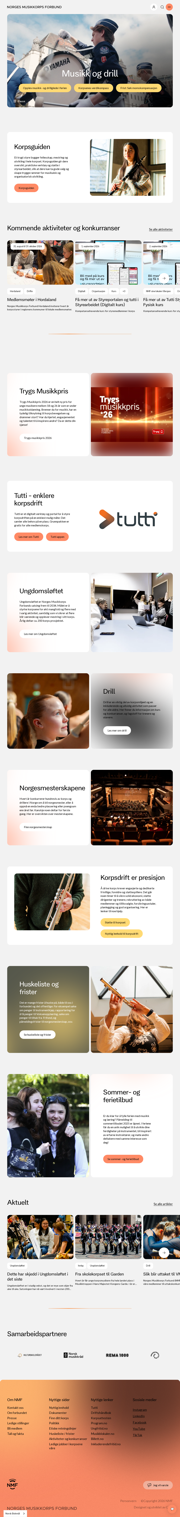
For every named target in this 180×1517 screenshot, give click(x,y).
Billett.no (97, 1439)
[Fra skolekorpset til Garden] (108, 1250)
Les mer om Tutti (29, 536)
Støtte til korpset (115, 922)
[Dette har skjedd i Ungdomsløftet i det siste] (40, 1253)
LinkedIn (139, 1416)
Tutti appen (57, 536)
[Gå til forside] (12, 1484)
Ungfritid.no (99, 1428)
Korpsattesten (101, 1418)
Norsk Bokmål (12, 1513)
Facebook (139, 1422)
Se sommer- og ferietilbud (123, 1159)
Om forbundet (17, 1413)
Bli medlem (14, 1428)
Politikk (54, 1423)
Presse (12, 1418)
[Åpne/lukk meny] (153, 7)
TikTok (137, 1435)
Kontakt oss (15, 1408)
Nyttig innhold (59, 1408)
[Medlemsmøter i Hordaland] (40, 275)
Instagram (140, 1410)
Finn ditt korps (59, 1418)
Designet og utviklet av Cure (153, 1507)
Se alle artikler (163, 1204)
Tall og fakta (15, 1434)
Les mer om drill (117, 730)
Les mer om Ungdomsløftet (40, 633)
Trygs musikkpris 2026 (38, 437)
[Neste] (164, 278)
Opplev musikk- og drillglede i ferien (45, 88)
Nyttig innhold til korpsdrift (121, 933)
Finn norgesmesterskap (38, 827)
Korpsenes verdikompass (93, 88)
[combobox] (15, 1513)
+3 (124, 291)
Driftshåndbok (101, 1413)
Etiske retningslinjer (62, 1428)
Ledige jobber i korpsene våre (66, 1444)
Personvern (128, 1501)
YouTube (139, 1429)
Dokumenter (58, 1413)
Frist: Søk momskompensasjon (138, 88)
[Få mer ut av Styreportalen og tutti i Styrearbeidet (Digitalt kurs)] (108, 276)
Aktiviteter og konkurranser (68, 1439)
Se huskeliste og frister (37, 1034)
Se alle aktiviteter (161, 229)
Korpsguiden (26, 187)
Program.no (99, 1423)
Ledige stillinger (18, 1423)
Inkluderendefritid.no (106, 1444)
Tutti (94, 1408)
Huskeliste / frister (62, 1434)
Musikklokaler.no (102, 1434)
